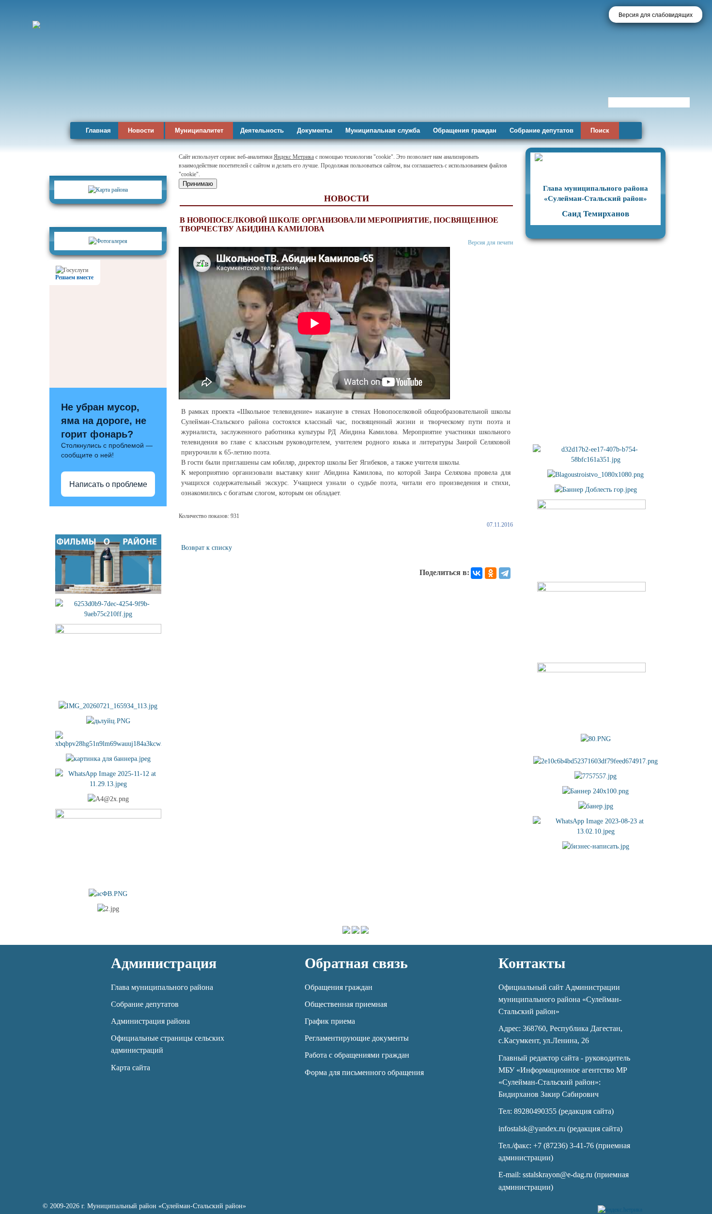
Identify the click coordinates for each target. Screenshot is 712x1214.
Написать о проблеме (108, 484)
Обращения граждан (464, 130)
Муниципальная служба (382, 130)
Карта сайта (130, 1067)
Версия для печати (490, 242)
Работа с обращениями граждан (357, 1055)
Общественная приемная (346, 1004)
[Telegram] (505, 573)
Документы (314, 130)
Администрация (164, 963)
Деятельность (262, 130)
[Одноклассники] (490, 573)
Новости (141, 130)
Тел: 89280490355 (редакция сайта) (556, 1111)
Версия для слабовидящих (656, 15)
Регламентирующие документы (357, 1038)
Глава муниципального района (162, 987)
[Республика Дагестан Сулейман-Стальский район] (277, 90)
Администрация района (150, 1021)
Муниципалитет (199, 130)
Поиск (599, 130)
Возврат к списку (206, 547)
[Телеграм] (651, 1204)
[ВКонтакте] (476, 573)
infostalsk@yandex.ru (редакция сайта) (560, 1128)
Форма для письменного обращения (364, 1072)
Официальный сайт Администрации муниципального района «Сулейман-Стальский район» (559, 999)
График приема (330, 1021)
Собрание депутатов (541, 130)
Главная (98, 130)
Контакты (531, 963)
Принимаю (198, 183)
